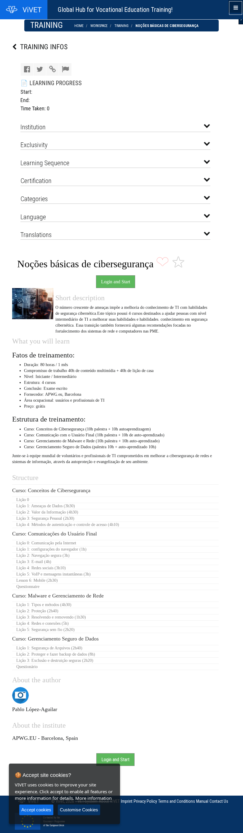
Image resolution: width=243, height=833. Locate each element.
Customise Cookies (79, 809)
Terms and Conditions (176, 801)
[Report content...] (65, 69)
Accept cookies (36, 809)
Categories (34, 199)
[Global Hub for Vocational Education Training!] (23, 9)
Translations (36, 235)
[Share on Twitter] (39, 69)
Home (79, 26)
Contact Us (219, 801)
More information (93, 798)
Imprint (126, 801)
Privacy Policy (145, 801)
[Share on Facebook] (27, 69)
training (121, 26)
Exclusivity (34, 145)
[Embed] (52, 69)
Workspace (99, 26)
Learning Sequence (45, 163)
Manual (202, 801)
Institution (33, 127)
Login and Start (115, 281)
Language (33, 217)
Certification (36, 181)
